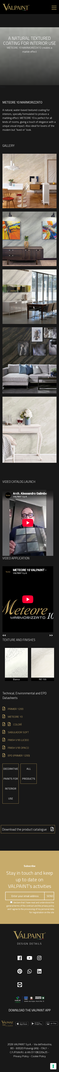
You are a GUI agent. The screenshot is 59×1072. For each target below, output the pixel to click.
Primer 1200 (15, 709)
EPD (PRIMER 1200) (19, 755)
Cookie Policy (38, 1056)
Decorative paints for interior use (10, 783)
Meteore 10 (15, 717)
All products (28, 774)
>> (51, 634)
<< (4, 634)
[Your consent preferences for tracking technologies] (53, 1066)
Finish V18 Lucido (18, 740)
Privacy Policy (21, 1056)
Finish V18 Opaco (18, 748)
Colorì (17, 724)
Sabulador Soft (18, 732)
